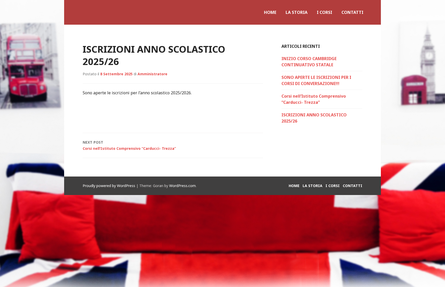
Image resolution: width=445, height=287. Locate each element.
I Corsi (324, 12)
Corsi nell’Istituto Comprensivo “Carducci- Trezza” (129, 145)
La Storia (296, 12)
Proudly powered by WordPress (109, 185)
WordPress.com (182, 185)
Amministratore (152, 73)
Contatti (352, 12)
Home (270, 12)
